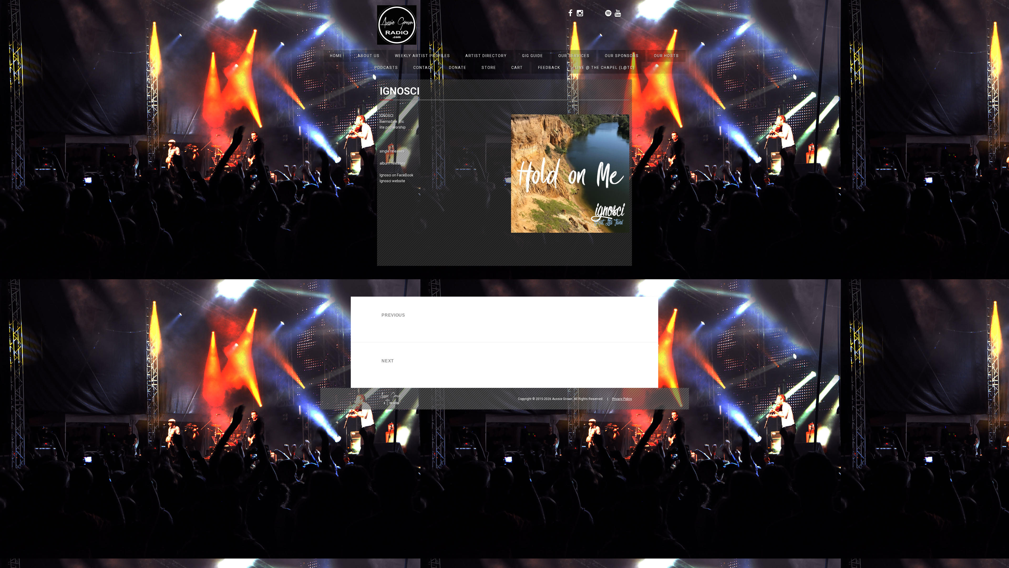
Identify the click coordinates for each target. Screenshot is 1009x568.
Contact (423, 67)
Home (336, 56)
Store (489, 67)
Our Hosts (666, 56)
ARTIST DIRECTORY (486, 56)
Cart (517, 67)
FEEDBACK (549, 67)
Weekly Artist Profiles (422, 56)
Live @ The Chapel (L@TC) (605, 67)
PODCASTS (386, 67)
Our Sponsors (622, 56)
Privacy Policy (622, 399)
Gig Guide (532, 56)
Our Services (574, 56)
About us (369, 56)
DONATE (457, 67)
